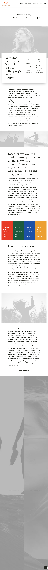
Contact (44, 3)
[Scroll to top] (45, 567)
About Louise (23, 3)
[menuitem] (23, 3)
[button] (24, 370)
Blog (41, 3)
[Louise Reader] (6, 3)
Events (29, 3)
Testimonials (35, 3)
